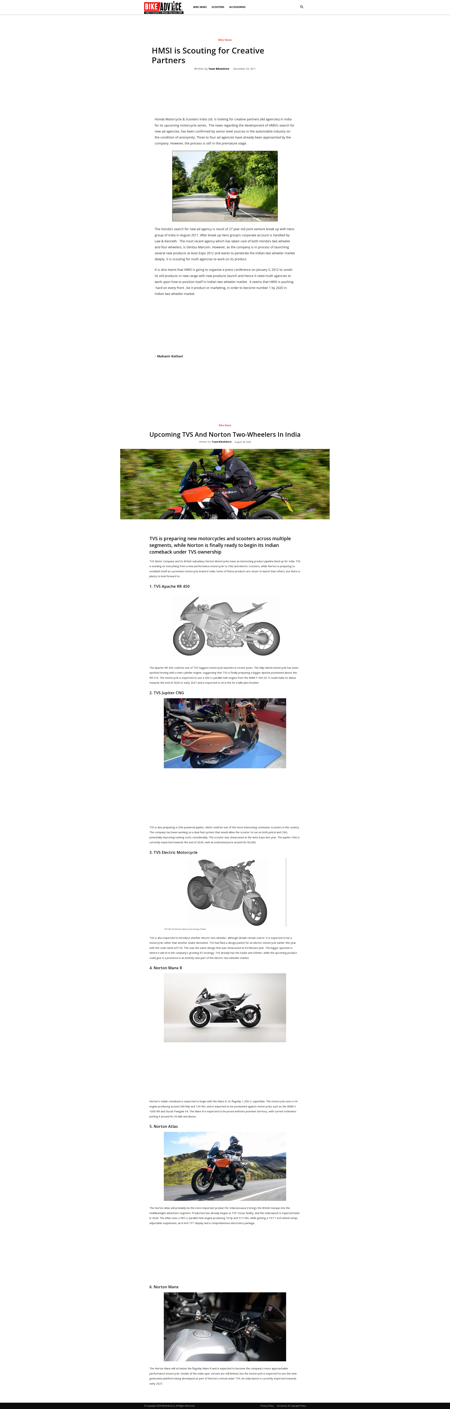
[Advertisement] (225, 26)
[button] (301, 7)
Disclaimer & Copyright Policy (291, 1405)
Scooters (218, 7)
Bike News (200, 7)
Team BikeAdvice (218, 68)
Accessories (237, 7)
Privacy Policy (267, 1405)
